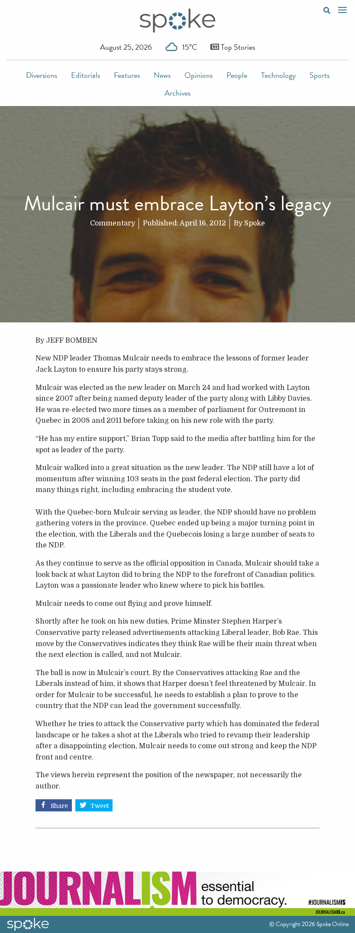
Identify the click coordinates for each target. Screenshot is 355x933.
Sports (319, 75)
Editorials (85, 75)
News (162, 75)
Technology (278, 75)
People (236, 75)
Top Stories (237, 47)
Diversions (41, 75)
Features (127, 75)
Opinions (198, 75)
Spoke (254, 223)
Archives (177, 93)
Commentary (112, 223)
